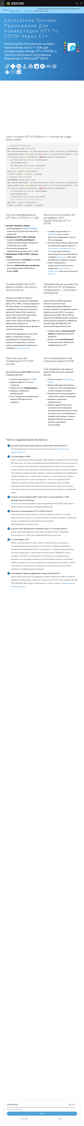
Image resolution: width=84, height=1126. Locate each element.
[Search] (81, 3)
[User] (77, 3)
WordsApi (24, 229)
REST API (51, 274)
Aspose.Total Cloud (22, 348)
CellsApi (33, 229)
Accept (42, 1113)
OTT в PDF (32, 379)
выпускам (62, 257)
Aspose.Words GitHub (56, 249)
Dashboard (52, 234)
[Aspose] (15, 3)
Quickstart (14, 504)
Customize (24, 1118)
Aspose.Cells (53, 271)
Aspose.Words (63, 268)
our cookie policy (17, 1109)
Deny (59, 1118)
